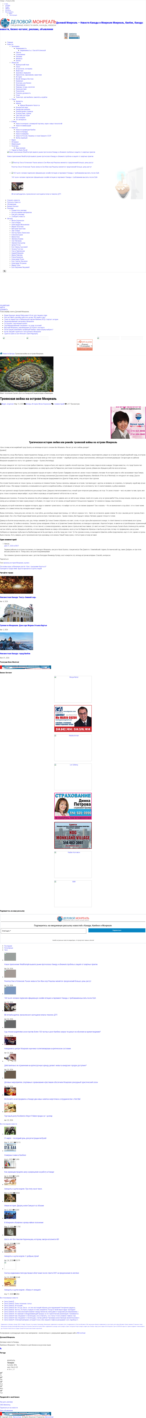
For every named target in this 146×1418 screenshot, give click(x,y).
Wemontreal (17, 1417)
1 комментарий (58, 404)
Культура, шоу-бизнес (23, 83)
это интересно (34, 1324)
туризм (129, 1326)
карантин (124, 1326)
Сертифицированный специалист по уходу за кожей (22, 325)
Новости (10, 44)
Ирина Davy (16, 237)
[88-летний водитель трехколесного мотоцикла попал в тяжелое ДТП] (17, 190)
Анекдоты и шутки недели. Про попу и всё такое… (23, 1189)
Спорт (18, 95)
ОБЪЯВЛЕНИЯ (4, 305)
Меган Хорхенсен (18, 221)
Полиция (28, 1324)
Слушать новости (13, 200)
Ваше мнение (20, 148)
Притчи (115, 1326)
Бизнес (18, 61)
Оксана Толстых (17, 249)
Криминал (19, 81)
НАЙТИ (2, 308)
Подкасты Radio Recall (19, 150)
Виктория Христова (18, 229)
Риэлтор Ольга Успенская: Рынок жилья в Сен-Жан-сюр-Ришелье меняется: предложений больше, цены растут (52, 167)
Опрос (18, 67)
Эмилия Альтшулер (18, 243)
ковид (96, 1326)
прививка (130, 1324)
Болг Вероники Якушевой (20, 267)
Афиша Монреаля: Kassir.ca (30, 105)
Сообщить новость (18, 216)
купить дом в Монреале (119, 1324)
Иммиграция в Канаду (6, 1326)
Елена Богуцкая (17, 235)
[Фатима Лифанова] (14, 345)
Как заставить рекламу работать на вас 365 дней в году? (25, 317)
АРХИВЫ (7, 5)
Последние (8, 946)
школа (59, 1326)
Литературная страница (24, 111)
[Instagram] (6, 1348)
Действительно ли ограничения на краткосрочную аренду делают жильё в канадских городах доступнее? (45, 1065)
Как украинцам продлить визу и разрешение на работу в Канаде (29, 1172)
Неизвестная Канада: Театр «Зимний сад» (18, 597)
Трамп (67, 1326)
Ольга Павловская (18, 251)
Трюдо (126, 1324)
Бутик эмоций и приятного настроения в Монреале (22, 332)
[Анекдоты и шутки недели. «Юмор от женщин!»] (10, 1286)
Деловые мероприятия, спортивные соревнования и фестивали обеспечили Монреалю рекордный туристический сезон (51, 1082)
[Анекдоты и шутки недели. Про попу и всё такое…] (10, 1185)
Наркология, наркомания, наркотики (29, 75)
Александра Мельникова (20, 225)
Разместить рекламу (19, 210)
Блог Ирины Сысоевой (19, 247)
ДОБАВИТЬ (4, 310)
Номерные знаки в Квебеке (15, 1155)
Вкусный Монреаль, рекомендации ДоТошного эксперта (24, 328)
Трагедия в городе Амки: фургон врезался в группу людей (21, 569)
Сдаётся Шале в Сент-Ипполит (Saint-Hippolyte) (21, 334)
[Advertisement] (73, 288)
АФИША (7, 9)
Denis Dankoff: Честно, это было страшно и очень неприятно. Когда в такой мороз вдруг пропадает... (40, 1310)
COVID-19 (20, 1324)
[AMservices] (61, 345)
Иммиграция (16, 144)
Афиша (18, 103)
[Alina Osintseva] (85, 345)
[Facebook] (2, 1348)
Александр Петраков (19, 263)
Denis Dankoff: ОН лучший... (13, 1306)
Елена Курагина (17, 257)
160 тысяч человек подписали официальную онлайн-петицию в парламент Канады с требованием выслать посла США (54, 177)
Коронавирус (41, 1324)
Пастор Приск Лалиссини (21, 233)
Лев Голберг (16, 231)
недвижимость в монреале (57, 1324)
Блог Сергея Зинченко (20, 261)
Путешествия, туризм (23, 113)
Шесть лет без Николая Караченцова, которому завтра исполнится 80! (31, 1239)
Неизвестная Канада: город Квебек (15, 653)
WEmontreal (81, 1333)
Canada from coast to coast (26, 1328)
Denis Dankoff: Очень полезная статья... (18, 1304)
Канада (15, 1324)
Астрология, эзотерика (24, 69)
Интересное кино (22, 107)
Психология (20, 91)
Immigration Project (74, 1326)
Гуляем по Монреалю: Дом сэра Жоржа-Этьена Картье (23, 625)
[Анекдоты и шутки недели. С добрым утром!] (10, 1252)
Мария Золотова (17, 227)
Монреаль (20, 563)
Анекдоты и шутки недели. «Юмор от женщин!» (22, 1290)
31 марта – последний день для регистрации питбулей (25, 1138)
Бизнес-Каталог (13, 206)
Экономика (15, 46)
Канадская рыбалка (23, 109)
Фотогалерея (20, 118)
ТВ (133, 1324)
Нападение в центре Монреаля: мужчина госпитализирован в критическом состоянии (37, 1048)
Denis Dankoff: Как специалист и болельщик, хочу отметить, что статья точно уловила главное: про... (40, 1316)
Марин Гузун (16, 265)
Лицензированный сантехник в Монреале (19, 321)
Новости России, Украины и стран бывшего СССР (33, 136)
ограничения (39, 1328)
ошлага (26, 563)
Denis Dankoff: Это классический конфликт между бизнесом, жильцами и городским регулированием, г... (41, 1312)
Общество (15, 63)
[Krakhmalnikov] (108, 345)
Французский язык (22, 65)
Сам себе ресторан (23, 115)
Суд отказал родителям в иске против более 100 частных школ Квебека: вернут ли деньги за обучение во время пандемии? (52, 1032)
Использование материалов (22, 212)
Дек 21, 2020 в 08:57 (11, 546)
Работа (18, 52)
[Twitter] (4, 1348)
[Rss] (0, 1348)
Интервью (15, 142)
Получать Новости (13, 202)
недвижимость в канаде (51, 1326)
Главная (10, 42)
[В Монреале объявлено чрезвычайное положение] (10, 1218)
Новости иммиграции (23, 126)
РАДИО (7, 7)
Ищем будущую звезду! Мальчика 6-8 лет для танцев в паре (25, 315)
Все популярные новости (9, 1298)
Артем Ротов (16, 245)
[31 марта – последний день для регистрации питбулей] (10, 1134)
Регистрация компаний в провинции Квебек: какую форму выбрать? (28, 330)
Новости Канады (22, 132)
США (87, 1324)
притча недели (101, 1326)
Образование (20, 85)
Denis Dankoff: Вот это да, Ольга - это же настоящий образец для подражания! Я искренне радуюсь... (40, 1308)
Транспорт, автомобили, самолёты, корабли (31, 97)
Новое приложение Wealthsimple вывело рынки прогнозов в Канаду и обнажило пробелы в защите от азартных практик (50, 156)
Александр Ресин (18, 259)
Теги (5, 950)
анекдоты (63, 1326)
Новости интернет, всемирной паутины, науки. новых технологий (39, 124)
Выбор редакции (21, 138)
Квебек (23, 1324)
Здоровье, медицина (23, 73)
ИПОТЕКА (119, 1326)
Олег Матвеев (16, 241)
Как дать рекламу (18, 214)
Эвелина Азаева (17, 239)
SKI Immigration (109, 1326)
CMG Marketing (5, 1405)
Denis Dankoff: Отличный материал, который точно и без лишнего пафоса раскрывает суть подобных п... (41, 1320)
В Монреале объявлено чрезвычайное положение (23, 1222)
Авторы (10, 219)
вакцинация (92, 1324)
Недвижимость (21, 48)
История (19, 77)
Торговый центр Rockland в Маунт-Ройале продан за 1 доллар (28, 1116)
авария (17, 1328)
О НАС (6, 4)
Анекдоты (19, 101)
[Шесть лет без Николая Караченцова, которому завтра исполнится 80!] (10, 1235)
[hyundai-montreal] (132, 345)
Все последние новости (8, 1124)
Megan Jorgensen (7, 404)
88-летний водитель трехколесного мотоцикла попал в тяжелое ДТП (36, 194)
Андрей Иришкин (18, 253)
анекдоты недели (83, 1326)
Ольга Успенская (28, 1326)
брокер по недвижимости (101, 1324)
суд (108, 1324)
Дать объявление (6, 1411)
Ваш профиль (9, 12)
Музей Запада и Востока (24, 79)
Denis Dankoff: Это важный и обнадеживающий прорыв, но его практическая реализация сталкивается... (41, 1314)
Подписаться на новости (9, 1408)
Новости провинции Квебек (25, 130)
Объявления (11, 204)
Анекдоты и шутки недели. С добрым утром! (21, 1256)
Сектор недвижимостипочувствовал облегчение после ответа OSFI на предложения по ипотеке (41, 1273)
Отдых (14, 99)
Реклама (19, 57)
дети (89, 1326)
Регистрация (13, 15)
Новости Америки (22, 134)
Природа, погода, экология (25, 87)
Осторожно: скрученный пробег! (15, 323)
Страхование (20, 54)
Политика (15, 146)
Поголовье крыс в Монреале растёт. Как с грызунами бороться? (23, 567)
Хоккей (33, 1328)
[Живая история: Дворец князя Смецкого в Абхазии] (10, 1201)
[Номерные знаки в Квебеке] (10, 1151)
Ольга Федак (16, 223)
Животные (19, 71)
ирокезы (7, 563)
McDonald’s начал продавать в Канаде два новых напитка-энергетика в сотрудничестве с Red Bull (42, 1099)
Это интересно (21, 120)
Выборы (92, 1326)
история (13, 563)
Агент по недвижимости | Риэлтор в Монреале (75, 1324)
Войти (10, 13)
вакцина (137, 1324)
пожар (140, 1324)
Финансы (19, 59)
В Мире (14, 122)
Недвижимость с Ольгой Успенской (33, 50)
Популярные (8, 948)
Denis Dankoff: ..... (10, 1302)
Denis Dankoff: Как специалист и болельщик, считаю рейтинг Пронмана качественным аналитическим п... (42, 1318)
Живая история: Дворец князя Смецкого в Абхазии (24, 1205)
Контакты (8, 10)
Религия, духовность (23, 93)
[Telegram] (8, 1348)
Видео (14, 140)
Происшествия (21, 89)
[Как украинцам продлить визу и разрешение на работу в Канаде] (10, 1168)
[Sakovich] (37, 345)
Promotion (5, 1328)
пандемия (133, 1326)
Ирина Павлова (17, 255)
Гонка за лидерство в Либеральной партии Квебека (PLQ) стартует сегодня (31, 319)
